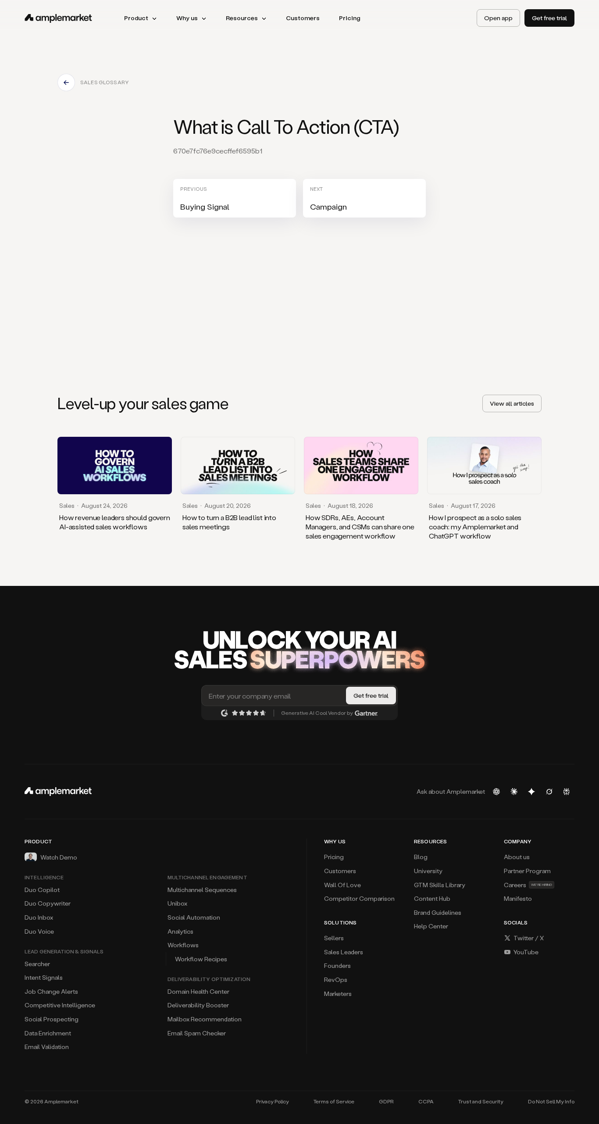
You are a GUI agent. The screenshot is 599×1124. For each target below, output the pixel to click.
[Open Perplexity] (566, 791)
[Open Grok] (549, 791)
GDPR (386, 1101)
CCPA (426, 1101)
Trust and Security (480, 1101)
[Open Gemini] (531, 791)
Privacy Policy (272, 1101)
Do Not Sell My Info (551, 1101)
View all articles (512, 403)
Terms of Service (334, 1101)
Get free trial (549, 18)
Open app (498, 18)
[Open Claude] (514, 791)
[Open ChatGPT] (496, 791)
